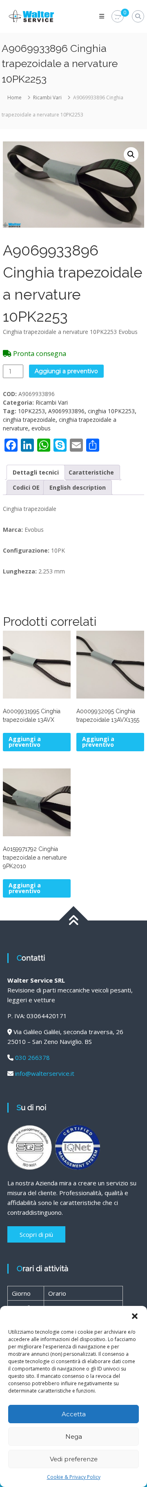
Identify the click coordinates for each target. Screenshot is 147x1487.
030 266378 (32, 1057)
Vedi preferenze (74, 1459)
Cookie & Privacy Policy (73, 1477)
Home (14, 97)
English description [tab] (77, 487)
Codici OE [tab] (26, 487)
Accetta (74, 1414)
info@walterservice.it (44, 1073)
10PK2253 (31, 411)
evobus (41, 428)
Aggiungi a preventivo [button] (25, 741)
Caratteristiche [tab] (91, 472)
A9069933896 (66, 411)
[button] (135, 1316)
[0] (117, 16)
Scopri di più (36, 1234)
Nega (73, 1436)
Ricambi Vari (47, 97)
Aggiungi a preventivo (66, 371)
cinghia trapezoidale (29, 419)
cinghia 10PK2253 (111, 411)
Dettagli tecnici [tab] (36, 472)
